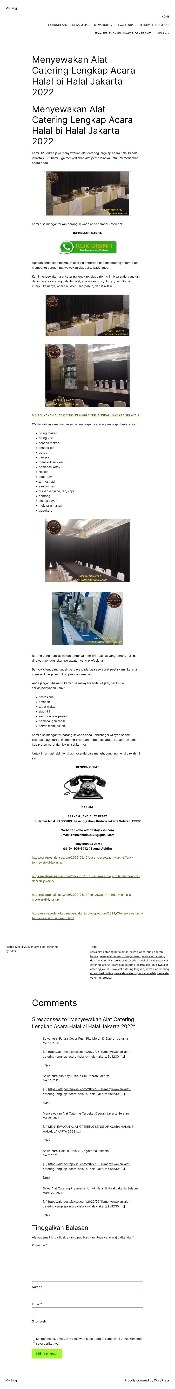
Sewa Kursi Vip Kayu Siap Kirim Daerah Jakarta (76, 1076)
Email (37, 1304)
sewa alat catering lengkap (127, 969)
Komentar (40, 1245)
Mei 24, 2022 (51, 1117)
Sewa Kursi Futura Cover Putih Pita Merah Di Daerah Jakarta (85, 1038)
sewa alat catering (46, 946)
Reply (46, 1065)
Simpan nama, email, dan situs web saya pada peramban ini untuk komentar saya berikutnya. (89, 1341)
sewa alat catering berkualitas (109, 952)
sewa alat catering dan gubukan (120, 956)
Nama (37, 1287)
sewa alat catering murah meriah (135, 973)
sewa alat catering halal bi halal (135, 960)
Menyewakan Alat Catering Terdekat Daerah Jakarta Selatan (86, 1113)
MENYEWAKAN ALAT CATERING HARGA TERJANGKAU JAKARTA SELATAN (85, 415)
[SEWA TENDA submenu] (135, 25)
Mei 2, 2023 (50, 1155)
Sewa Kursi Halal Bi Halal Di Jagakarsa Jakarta (76, 1151)
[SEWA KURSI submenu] (111, 25)
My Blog (11, 8)
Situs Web (39, 1321)
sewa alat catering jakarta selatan (133, 964)
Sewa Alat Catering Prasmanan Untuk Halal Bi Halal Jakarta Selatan (90, 1188)
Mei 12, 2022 (51, 1043)
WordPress (162, 1380)
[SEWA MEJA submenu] (89, 25)
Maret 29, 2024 (52, 1192)
